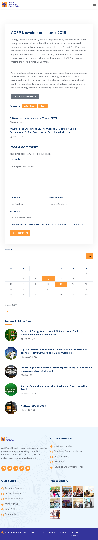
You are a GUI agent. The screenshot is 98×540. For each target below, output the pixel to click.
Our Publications (13, 493)
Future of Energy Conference (68, 466)
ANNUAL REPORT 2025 (33, 405)
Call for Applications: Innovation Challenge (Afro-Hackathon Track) (54, 387)
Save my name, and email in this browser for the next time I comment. (47, 224)
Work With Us (11, 503)
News (43, 106)
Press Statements (14, 498)
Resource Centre (13, 488)
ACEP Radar (29, 106)
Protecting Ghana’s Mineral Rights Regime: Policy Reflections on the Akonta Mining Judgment (56, 369)
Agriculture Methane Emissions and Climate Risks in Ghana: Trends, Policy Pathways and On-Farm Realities (54, 351)
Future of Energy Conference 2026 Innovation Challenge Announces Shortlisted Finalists (52, 333)
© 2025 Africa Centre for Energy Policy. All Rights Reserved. (61, 534)
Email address (56, 197)
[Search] (89, 256)
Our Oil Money (61, 456)
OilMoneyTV (60, 461)
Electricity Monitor (63, 446)
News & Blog (11, 509)
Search (8, 249)
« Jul (7, 311)
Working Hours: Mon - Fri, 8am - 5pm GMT (20, 533)
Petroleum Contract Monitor (68, 451)
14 (61, 284)
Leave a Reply (17, 159)
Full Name (15, 197)
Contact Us (10, 514)
